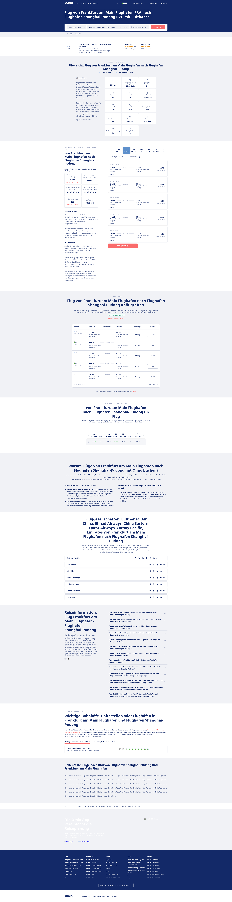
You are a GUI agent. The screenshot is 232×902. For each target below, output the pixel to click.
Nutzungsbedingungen (101, 896)
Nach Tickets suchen (72, 182)
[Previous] (88, 435)
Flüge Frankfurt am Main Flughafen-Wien (156, 776)
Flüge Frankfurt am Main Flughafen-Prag (130, 788)
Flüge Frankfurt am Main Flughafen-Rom (104, 780)
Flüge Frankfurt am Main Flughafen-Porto (130, 792)
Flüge (89, 3)
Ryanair (108, 860)
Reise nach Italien (153, 868)
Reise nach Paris (153, 863)
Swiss (108, 868)
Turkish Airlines (111, 863)
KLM (107, 871)
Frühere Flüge (80, 385)
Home (67, 806)
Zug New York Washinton (74, 860)
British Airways (111, 865)
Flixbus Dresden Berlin (94, 868)
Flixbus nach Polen (92, 860)
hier (134, 391)
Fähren (95, 3)
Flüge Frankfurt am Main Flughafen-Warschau (157, 792)
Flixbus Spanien (91, 863)
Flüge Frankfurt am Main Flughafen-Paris (104, 776)
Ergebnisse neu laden (114, 318)
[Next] (164, 150)
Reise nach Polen (153, 865)
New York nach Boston (73, 868)
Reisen (149, 856)
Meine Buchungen (138, 3)
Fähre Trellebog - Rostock (136, 868)
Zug (77, 3)
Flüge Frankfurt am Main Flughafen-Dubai (130, 780)
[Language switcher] (126, 3)
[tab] (117, 157)
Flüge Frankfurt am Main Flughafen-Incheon (105, 792)
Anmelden (164, 3)
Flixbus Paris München (94, 871)
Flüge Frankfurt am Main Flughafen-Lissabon (80, 788)
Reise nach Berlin (153, 860)
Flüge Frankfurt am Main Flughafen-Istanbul (80, 780)
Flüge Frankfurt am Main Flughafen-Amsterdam (106, 784)
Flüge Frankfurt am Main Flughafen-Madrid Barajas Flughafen (86, 796)
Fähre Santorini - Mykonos (136, 860)
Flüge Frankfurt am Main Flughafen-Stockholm (158, 784)
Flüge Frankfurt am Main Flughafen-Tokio (104, 788)
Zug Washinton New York (74, 863)
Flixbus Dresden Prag (93, 865)
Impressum (86, 896)
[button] (112, 27)
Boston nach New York (73, 865)
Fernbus (83, 3)
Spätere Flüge (151, 385)
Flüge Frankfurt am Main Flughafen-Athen (130, 784)
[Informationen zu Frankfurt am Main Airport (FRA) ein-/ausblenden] (164, 749)
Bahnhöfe (68, 871)
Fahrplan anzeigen (72, 204)
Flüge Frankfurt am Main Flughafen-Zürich (104, 796)
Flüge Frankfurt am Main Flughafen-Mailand (80, 784)
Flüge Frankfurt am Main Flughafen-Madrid (131, 776)
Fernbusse (89, 856)
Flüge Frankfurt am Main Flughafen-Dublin (156, 788)
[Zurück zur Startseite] (70, 3)
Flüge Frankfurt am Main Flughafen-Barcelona (157, 780)
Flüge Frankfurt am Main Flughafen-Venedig (80, 792)
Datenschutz (116, 896)
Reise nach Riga (153, 871)
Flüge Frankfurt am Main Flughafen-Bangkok (80, 776)
